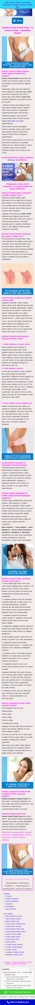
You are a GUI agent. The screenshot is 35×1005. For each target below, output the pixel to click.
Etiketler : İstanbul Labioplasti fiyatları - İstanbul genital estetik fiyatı (18, 963)
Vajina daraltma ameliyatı (14, 916)
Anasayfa (9, 896)
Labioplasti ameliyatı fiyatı (14, 955)
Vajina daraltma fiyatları (13, 919)
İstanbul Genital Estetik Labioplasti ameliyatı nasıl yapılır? (18, 982)
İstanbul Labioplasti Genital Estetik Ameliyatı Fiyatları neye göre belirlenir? (18, 986)
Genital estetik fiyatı (12, 939)
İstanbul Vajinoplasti (12, 901)
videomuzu (11, 160)
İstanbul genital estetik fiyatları (16, 932)
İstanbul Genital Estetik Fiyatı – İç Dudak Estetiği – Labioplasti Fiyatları (17, 973)
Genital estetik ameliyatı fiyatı (15, 924)
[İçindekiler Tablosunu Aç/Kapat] (30, 969)
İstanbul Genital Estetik (13, 934)
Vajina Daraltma (11, 909)
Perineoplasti (10, 906)
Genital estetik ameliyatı (14, 926)
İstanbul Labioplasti (12, 899)
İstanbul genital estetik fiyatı (15, 929)
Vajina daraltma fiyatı (12, 921)
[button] (17, 172)
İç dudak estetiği (11, 949)
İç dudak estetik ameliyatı (14, 944)
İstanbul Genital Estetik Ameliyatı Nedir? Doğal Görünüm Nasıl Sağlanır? (17, 978)
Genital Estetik (10, 942)
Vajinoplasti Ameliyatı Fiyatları (17, 879)
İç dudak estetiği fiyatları (14, 947)
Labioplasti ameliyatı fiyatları (15, 952)
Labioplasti (9, 904)
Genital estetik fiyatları (13, 937)
